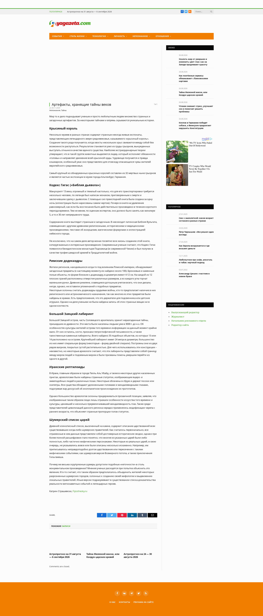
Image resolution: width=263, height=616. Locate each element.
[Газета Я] (70, 23)
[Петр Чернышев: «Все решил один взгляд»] (171, 231)
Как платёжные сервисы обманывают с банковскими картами (193, 78)
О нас (112, 602)
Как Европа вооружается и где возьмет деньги (194, 247)
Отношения (162, 36)
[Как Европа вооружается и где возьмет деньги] (171, 244)
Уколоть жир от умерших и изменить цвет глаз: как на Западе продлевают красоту (193, 62)
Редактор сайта (180, 325)
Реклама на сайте (144, 602)
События (57, 36)
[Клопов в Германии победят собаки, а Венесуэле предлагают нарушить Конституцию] (171, 121)
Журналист (177, 316)
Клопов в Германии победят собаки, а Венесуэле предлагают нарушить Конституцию (195, 125)
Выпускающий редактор (185, 312)
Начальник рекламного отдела (188, 321)
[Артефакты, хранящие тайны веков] (103, 72)
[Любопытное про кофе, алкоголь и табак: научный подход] (171, 258)
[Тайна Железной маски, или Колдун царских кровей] (103, 541)
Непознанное (140, 36)
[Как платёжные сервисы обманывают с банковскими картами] (171, 74)
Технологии (99, 36)
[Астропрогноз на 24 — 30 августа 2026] (140, 541)
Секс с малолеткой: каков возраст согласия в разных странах (196, 219)
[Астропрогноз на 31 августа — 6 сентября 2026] (66, 541)
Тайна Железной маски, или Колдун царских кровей (102, 556)
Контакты (124, 602)
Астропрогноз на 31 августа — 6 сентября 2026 (89, 11)
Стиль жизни (77, 36)
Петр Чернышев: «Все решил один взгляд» (196, 233)
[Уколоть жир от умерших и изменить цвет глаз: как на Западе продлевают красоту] (171, 58)
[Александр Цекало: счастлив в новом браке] (171, 272)
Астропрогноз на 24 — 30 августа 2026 (138, 556)
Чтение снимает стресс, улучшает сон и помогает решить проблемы (196, 109)
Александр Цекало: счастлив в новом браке (194, 275)
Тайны (63, 110)
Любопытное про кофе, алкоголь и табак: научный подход (195, 261)
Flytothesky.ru (80, 491)
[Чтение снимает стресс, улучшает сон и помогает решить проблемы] (171, 105)
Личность (119, 36)
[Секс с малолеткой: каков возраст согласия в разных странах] (171, 217)
